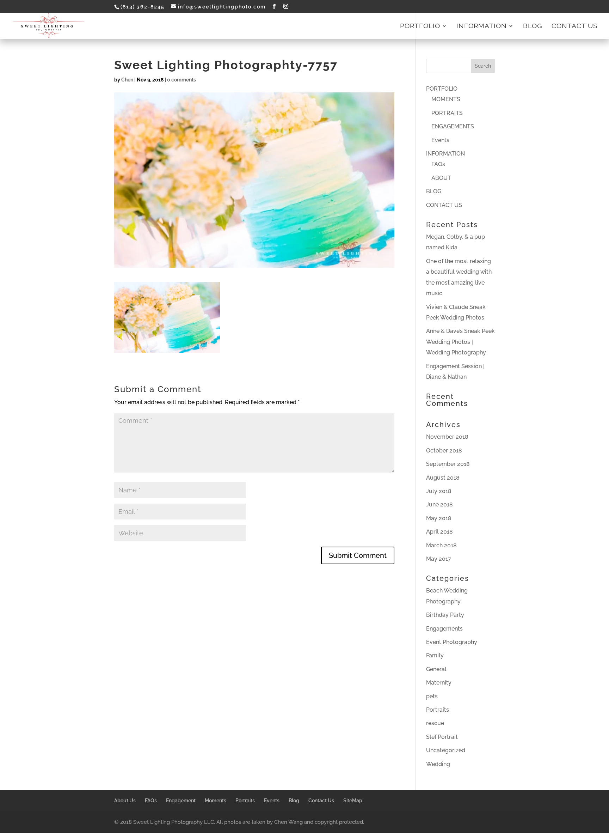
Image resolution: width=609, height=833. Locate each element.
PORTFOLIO (420, 26)
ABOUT (441, 178)
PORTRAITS (447, 113)
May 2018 (438, 518)
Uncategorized (445, 750)
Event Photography (451, 642)
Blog (294, 800)
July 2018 (438, 491)
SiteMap (352, 800)
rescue (435, 723)
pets (432, 696)
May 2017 (438, 558)
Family (435, 655)
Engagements (444, 628)
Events (440, 140)
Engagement (181, 800)
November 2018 (447, 436)
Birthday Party (445, 615)
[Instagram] (286, 6)
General (436, 669)
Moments (215, 800)
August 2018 (443, 477)
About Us (125, 800)
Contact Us (321, 800)
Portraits (437, 709)
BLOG (532, 26)
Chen (127, 80)
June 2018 (439, 504)
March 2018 (441, 545)
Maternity (438, 682)
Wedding (438, 764)
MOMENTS (445, 99)
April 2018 (439, 531)
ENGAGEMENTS (452, 126)
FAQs (438, 164)
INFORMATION (481, 26)
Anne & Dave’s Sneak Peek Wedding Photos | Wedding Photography (460, 342)
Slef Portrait (442, 737)
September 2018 (448, 464)
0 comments (181, 80)
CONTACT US (575, 26)
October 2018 (444, 450)
